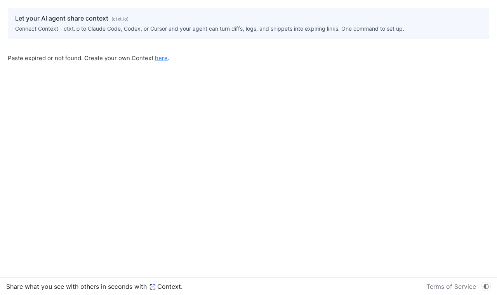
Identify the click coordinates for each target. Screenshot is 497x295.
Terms (451, 286)
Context (169, 286)
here (161, 58)
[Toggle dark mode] (486, 286)
